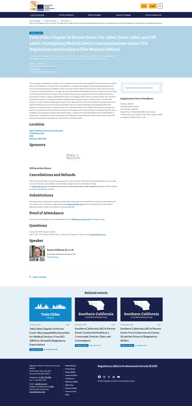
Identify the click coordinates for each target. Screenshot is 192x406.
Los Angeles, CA (141, 345)
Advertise (69, 385)
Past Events (65, 21)
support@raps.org (39, 186)
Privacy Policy (71, 388)
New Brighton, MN (50, 349)
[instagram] (104, 377)
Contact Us (70, 378)
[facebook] (99, 377)
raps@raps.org (41, 384)
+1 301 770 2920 (44, 377)
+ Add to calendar (47, 66)
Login (152, 6)
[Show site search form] (160, 6)
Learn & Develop (37, 15)
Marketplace (70, 365)
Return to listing (39, 277)
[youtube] (118, 377)
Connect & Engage (123, 15)
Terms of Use (70, 391)
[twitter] (109, 377)
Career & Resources (153, 15)
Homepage (36, 21)
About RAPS (70, 372)
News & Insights (94, 15)
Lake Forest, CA (95, 345)
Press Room (70, 369)
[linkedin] (113, 377)
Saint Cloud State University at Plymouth (46, 130)
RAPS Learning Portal (81, 219)
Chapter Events (36, 33)
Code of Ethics (71, 375)
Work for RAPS (71, 382)
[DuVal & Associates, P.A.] (73, 156)
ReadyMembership (37, 392)
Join (144, 6)
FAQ (67, 395)
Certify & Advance (66, 15)
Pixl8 (52, 386)
